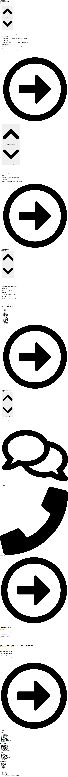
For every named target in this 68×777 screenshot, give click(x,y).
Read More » (2, 639)
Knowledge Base (4, 288)
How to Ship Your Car (5, 300)
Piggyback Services (5, 40)
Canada (3, 175)
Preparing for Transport (6, 296)
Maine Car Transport (4, 634)
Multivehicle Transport (5, 44)
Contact (3, 422)
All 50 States (4, 166)
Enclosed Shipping (5, 36)
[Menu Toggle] (0, 3)
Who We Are (4, 418)
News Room (4, 292)
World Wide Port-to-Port (6, 179)
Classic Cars (4, 52)
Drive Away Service (5, 48)
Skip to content (2, 0)
